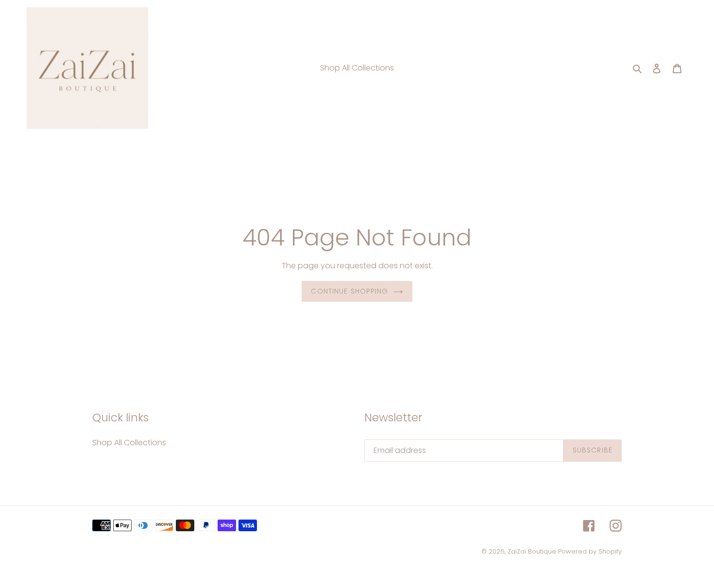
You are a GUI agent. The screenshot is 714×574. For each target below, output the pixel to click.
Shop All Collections (129, 442)
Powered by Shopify (590, 551)
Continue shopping (349, 291)
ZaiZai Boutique (532, 551)
